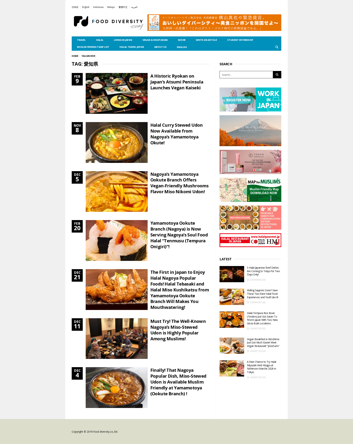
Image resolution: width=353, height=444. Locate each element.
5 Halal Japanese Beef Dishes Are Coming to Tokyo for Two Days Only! (263, 271)
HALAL (100, 40)
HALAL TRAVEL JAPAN (132, 47)
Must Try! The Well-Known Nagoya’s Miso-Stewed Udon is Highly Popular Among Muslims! (178, 330)
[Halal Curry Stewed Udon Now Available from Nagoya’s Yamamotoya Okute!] (117, 142)
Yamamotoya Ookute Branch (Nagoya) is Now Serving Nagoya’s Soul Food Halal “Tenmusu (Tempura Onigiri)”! (179, 234)
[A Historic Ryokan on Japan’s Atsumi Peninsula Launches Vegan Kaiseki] (117, 93)
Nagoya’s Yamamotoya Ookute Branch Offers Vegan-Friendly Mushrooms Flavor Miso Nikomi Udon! (179, 183)
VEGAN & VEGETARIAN (155, 40)
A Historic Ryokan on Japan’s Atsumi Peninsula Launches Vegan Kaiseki (176, 82)
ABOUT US (160, 47)
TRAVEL (81, 40)
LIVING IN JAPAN (123, 40)
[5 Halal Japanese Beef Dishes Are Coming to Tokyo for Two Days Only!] (232, 274)
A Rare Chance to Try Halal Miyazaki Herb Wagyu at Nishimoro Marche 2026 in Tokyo (261, 367)
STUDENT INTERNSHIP (240, 40)
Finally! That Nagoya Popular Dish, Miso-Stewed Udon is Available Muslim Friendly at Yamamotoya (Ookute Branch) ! (178, 382)
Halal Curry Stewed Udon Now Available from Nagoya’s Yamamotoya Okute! (176, 134)
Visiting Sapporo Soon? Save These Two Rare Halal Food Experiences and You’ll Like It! (262, 293)
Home (75, 56)
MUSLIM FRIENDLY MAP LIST (93, 47)
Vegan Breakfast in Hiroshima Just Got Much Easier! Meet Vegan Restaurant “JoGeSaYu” (263, 342)
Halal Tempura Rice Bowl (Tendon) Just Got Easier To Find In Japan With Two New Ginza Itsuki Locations (262, 318)
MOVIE (182, 40)
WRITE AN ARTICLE (206, 40)
